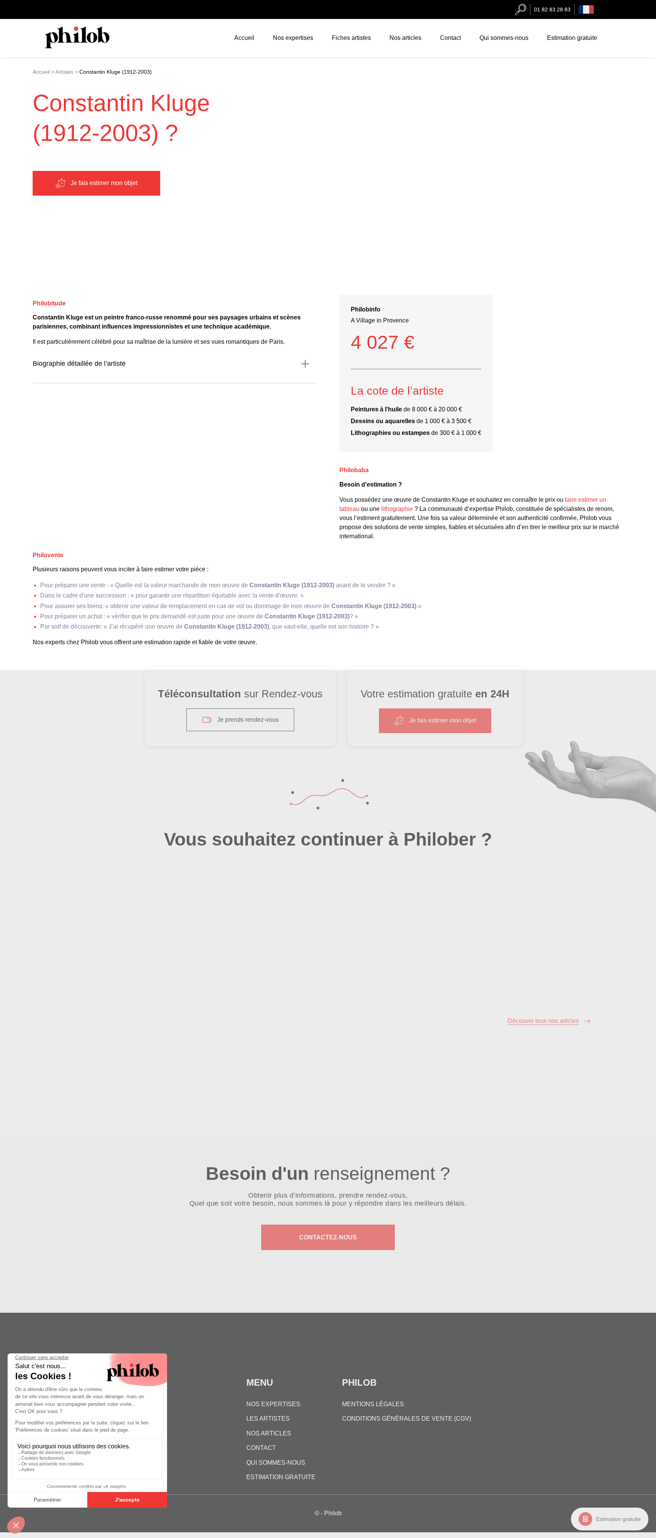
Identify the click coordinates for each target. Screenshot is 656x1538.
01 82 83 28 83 (552, 9)
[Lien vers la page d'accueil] (85, 46)
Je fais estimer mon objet (104, 183)
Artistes (64, 72)
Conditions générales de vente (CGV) (406, 1418)
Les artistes (268, 1418)
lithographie (397, 509)
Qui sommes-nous (503, 38)
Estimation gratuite (618, 1519)
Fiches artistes (351, 38)
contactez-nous (328, 1237)
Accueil (244, 38)
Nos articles (405, 38)
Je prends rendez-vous (248, 719)
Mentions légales (373, 1404)
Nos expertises (293, 38)
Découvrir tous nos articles (543, 1021)
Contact (450, 38)
